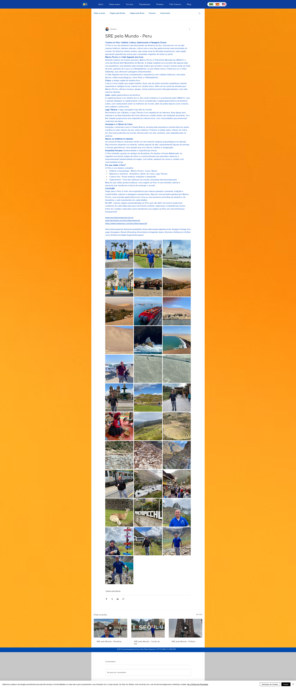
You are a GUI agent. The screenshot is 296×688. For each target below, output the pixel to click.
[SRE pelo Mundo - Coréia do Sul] (148, 628)
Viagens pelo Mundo (117, 13)
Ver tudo (199, 614)
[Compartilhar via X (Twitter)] (112, 599)
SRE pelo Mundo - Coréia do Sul (147, 642)
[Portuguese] (210, 4)
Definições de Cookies (270, 684)
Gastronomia (165, 13)
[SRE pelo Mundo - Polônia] (185, 628)
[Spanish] (217, 4)
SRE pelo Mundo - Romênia (109, 641)
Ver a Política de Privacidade (197, 684)
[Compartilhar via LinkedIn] (118, 599)
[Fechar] (293, 684)
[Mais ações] (189, 29)
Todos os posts (99, 13)
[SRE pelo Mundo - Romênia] (110, 628)
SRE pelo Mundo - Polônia (183, 641)
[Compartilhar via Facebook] (106, 599)
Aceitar (285, 684)
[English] (223, 4)
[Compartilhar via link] (123, 599)
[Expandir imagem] (119, 254)
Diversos (152, 13)
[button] (199, 13)
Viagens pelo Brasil (137, 13)
